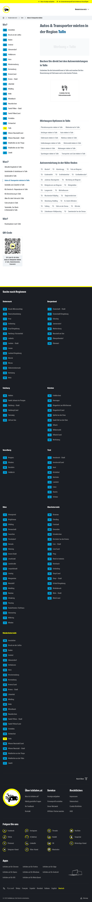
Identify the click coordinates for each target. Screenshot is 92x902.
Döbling (9, 524)
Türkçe (18, 888)
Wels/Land (54, 598)
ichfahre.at (11, 898)
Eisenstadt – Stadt (57, 309)
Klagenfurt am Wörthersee (60, 405)
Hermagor (54, 400)
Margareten (10, 578)
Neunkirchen (10, 103)
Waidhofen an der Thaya (14, 143)
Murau (8, 363)
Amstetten (9, 30)
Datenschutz (74, 801)
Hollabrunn (10, 54)
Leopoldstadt (11, 568)
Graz (8, 319)
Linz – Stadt (55, 544)
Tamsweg (9, 415)
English (54, 888)
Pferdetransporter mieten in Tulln (52, 127)
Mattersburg (55, 328)
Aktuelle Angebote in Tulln (13, 167)
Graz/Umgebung (12, 328)
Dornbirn (9, 467)
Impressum (74, 796)
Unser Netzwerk (52, 806)
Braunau (54, 515)
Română (40, 888)
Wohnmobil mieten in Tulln (72, 143)
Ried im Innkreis (56, 559)
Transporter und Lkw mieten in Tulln (73, 154)
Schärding (54, 568)
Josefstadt (10, 559)
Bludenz (9, 462)
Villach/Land (55, 435)
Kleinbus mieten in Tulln (69, 138)
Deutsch (61, 888)
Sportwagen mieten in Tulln (50, 154)
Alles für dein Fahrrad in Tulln (14, 198)
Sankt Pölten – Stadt (13, 108)
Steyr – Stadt (55, 578)
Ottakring (9, 598)
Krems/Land (10, 74)
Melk (8, 94)
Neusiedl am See (56, 333)
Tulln (22, 18)
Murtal (8, 358)
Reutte (53, 492)
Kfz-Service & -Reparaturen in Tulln (16, 189)
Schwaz (53, 497)
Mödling (9, 89)
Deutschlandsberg (12, 314)
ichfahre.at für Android (51, 872)
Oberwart (54, 343)
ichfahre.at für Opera (10, 872)
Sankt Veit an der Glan (58, 420)
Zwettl (8, 152)
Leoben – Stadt (11, 343)
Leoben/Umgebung (13, 353)
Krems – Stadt (11, 79)
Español (32, 888)
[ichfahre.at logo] (6, 9)
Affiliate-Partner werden (55, 811)
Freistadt (54, 524)
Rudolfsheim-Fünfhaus (14, 608)
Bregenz (9, 457)
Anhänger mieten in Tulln (49, 132)
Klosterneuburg (11, 64)
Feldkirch (9, 472)
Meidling (9, 588)
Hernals (9, 544)
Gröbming (9, 324)
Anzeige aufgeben (53, 796)
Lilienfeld (9, 84)
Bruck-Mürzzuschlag (13, 309)
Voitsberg (9, 373)
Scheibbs (9, 118)
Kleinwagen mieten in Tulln (67, 148)
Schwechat (10, 123)
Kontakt (28, 811)
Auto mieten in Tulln (66, 132)
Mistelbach (10, 99)
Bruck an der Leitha (12, 35)
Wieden (8, 622)
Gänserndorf (10, 49)
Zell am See (10, 420)
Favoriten (9, 534)
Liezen (8, 348)
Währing (9, 618)
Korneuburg (10, 69)
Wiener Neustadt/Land (13, 133)
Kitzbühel (54, 472)
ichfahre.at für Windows (31, 872)
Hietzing (9, 549)
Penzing (9, 603)
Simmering (10, 613)
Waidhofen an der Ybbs (14, 148)
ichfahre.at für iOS (9, 877)
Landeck (54, 482)
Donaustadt (10, 529)
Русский (10, 888)
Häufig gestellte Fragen (33, 801)
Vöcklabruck (55, 588)
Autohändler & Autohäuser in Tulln (16, 171)
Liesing (8, 573)
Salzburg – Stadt (12, 405)
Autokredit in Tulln (10, 176)
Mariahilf (9, 583)
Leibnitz (9, 338)
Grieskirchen (55, 534)
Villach (53, 425)
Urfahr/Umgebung (57, 583)
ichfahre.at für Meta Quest (31, 877)
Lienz (53, 487)
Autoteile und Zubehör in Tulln (14, 185)
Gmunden (54, 529)
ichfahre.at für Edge (49, 867)
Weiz (8, 378)
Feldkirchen (55, 395)
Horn (7, 59)
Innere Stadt (10, 554)
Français (25, 888)
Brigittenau (10, 519)
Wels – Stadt (55, 593)
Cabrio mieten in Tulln (48, 148)
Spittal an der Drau (57, 415)
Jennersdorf (55, 324)
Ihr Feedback (29, 806)
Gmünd (8, 45)
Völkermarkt (55, 430)
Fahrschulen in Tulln (11, 203)
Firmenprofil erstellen (54, 801)
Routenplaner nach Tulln (13, 224)
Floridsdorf (10, 539)
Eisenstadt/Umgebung (59, 314)
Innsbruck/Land (56, 462)
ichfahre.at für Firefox (30, 867)
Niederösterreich (12, 18)
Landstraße (10, 564)
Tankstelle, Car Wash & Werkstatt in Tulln (11, 208)
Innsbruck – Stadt (57, 457)
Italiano (47, 888)
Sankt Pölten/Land (12, 113)
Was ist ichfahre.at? (32, 796)
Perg (52, 554)
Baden (8, 40)
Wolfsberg (54, 440)
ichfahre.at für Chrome (10, 867)
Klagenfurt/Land (56, 410)
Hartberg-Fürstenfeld (13, 333)
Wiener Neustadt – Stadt (14, 138)
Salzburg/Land (11, 410)
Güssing (54, 319)
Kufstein (54, 477)
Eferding (54, 519)
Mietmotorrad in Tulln (73, 127)
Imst (52, 467)
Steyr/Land (54, 573)
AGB (71, 811)
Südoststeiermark (12, 368)
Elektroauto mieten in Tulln (49, 138)
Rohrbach (54, 564)
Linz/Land (54, 549)
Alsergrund (10, 515)
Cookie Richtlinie (76, 806)
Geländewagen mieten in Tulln (51, 143)
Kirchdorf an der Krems (59, 539)
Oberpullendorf (56, 338)
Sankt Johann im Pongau (14, 400)
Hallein (8, 395)
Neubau (9, 593)
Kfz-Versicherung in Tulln (13, 194)
